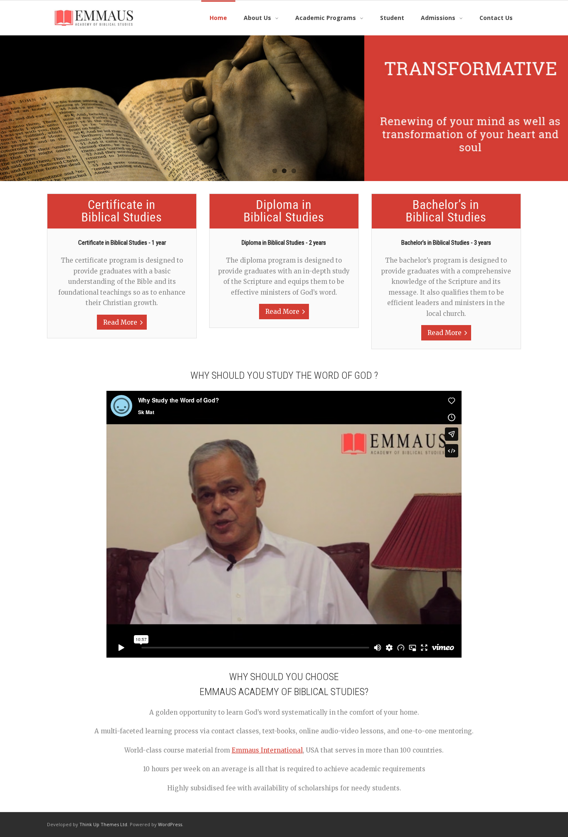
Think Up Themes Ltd (103, 824)
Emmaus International (267, 750)
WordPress (170, 824)
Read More (120, 322)
